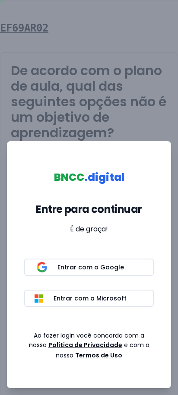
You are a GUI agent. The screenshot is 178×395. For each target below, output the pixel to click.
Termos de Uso (98, 355)
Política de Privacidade (85, 345)
